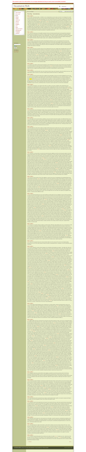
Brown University (45, 447)
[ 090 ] (34, 348)
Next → (70, 441)
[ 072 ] (51, 300)
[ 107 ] (67, 410)
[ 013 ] (46, 55)
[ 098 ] (28, 380)
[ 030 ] (50, 145)
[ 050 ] (40, 230)
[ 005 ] (39, 24)
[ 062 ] (57, 274)
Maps (19, 27)
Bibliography (19, 30)
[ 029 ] (69, 139)
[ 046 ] (63, 208)
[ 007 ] (68, 26)
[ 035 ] (57, 162)
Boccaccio (19, 14)
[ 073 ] (28, 304)
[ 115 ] (60, 437)
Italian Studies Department (30, 447)
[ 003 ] (40, 20)
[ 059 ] (30, 267)
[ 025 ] (28, 118)
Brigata (19, 17)
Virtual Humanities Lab (38, 447)
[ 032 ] (28, 153)
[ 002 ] (28, 17)
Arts (19, 26)
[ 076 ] (36, 312)
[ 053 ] (28, 247)
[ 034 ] (45, 159)
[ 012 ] (37, 54)
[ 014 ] (28, 64)
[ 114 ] (56, 436)
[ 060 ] (68, 269)
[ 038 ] (28, 177)
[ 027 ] (47, 130)
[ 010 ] (28, 48)
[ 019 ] (28, 85)
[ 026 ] (28, 127)
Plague (19, 18)
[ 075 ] (33, 310)
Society (19, 23)
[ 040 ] (58, 183)
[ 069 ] (48, 294)
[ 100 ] (45, 387)
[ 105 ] (36, 405)
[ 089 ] (45, 345)
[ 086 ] (47, 338)
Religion (19, 24)
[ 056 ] (53, 256)
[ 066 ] (63, 288)
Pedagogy (19, 31)
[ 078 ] (28, 320)
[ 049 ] (28, 224)
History (19, 21)
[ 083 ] (58, 333)
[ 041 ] (39, 186)
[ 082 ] (34, 331)
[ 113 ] (28, 436)
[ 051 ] (67, 235)
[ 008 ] (28, 33)
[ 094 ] (44, 360)
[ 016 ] (28, 71)
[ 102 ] (45, 392)
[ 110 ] (28, 424)
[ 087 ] (32, 340)
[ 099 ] (42, 385)
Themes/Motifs (19, 29)
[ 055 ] (46, 253)
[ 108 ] (44, 412)
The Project (19, 12)
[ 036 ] (57, 168)
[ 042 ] (28, 194)
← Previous (30, 441)
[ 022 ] (51, 99)
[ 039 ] (38, 178)
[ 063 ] (67, 276)
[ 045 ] (35, 207)
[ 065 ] (31, 283)
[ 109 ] (28, 418)
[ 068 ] (42, 293)
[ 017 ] (28, 75)
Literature (19, 20)
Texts (19, 15)
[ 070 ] (49, 296)
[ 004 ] (47, 21)
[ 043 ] (46, 199)
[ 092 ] (36, 355)
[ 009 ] (28, 40)
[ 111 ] (48, 427)
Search (15, 47)
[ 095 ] (33, 362)
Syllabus (19, 33)
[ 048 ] (43, 215)
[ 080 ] (38, 326)
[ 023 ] (52, 103)
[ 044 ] (43, 204)
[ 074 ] (57, 305)
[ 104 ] (28, 402)
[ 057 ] (49, 260)
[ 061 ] (45, 272)
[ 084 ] (33, 335)
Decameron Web (22, 6)
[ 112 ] (57, 429)
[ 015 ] (51, 65)
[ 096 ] (57, 365)
